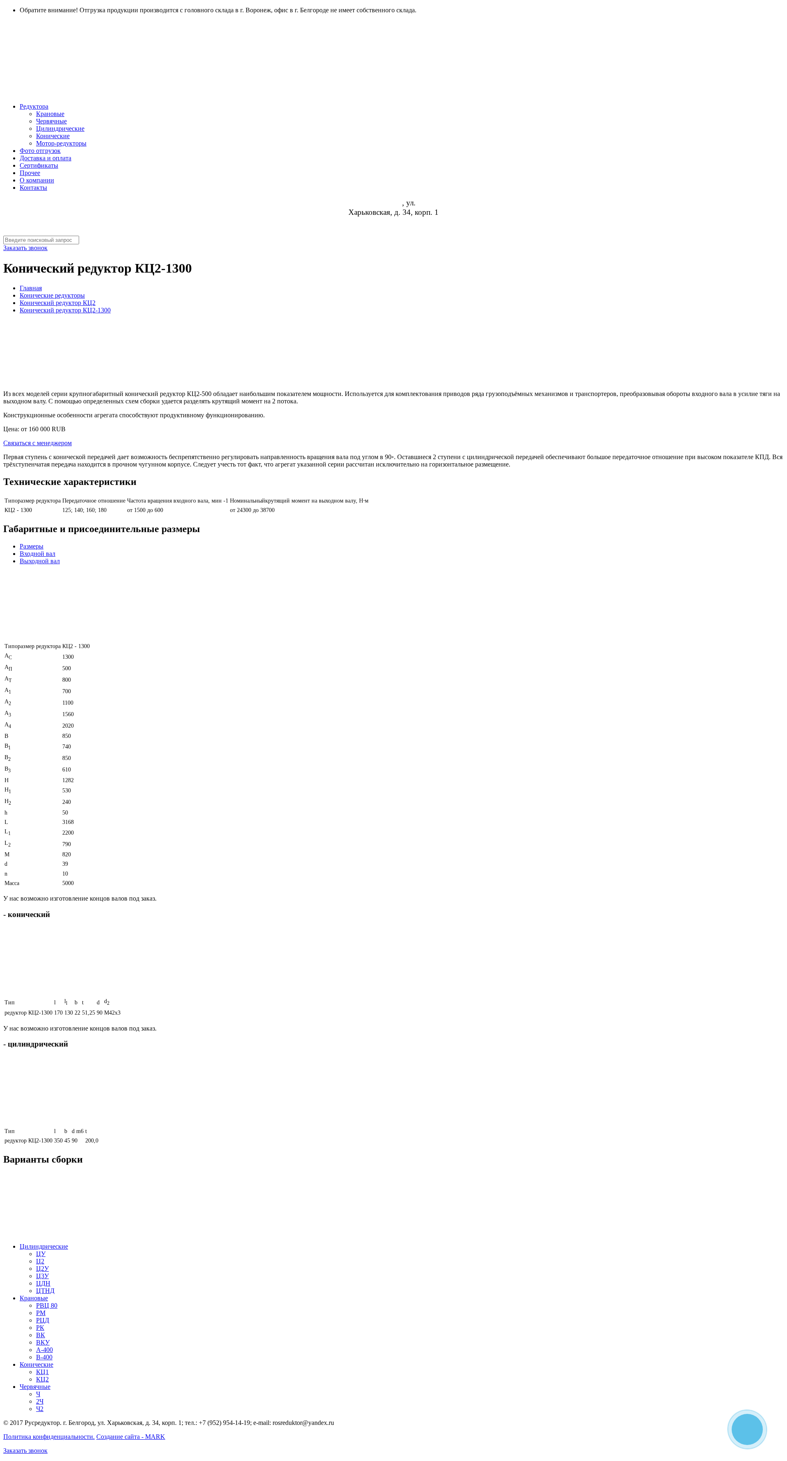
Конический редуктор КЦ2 (58, 302)
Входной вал (37, 553)
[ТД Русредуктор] (253, 81)
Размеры (31, 546)
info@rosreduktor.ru (394, 231)
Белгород (386, 203)
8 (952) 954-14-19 (393, 221)
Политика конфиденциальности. (49, 1436)
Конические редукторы (52, 295)
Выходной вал (40, 561)
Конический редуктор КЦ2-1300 (65, 310)
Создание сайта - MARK (130, 1436)
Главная (31, 287)
